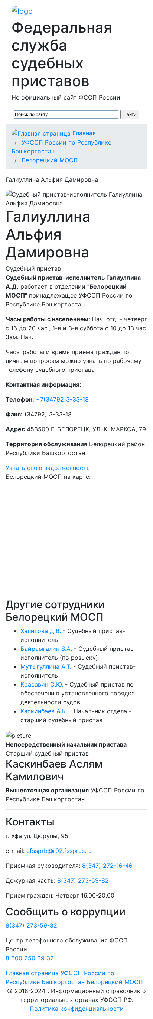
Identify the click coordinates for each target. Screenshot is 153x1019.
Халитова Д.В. (40, 631)
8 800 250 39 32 (30, 958)
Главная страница (32, 973)
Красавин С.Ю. (41, 684)
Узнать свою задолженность (48, 467)
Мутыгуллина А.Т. (45, 666)
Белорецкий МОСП (50, 160)
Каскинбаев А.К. (43, 711)
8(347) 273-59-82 (83, 880)
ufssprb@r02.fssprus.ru (59, 850)
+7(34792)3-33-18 (62, 399)
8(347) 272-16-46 (107, 865)
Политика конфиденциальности (77, 1008)
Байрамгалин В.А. (46, 648)
